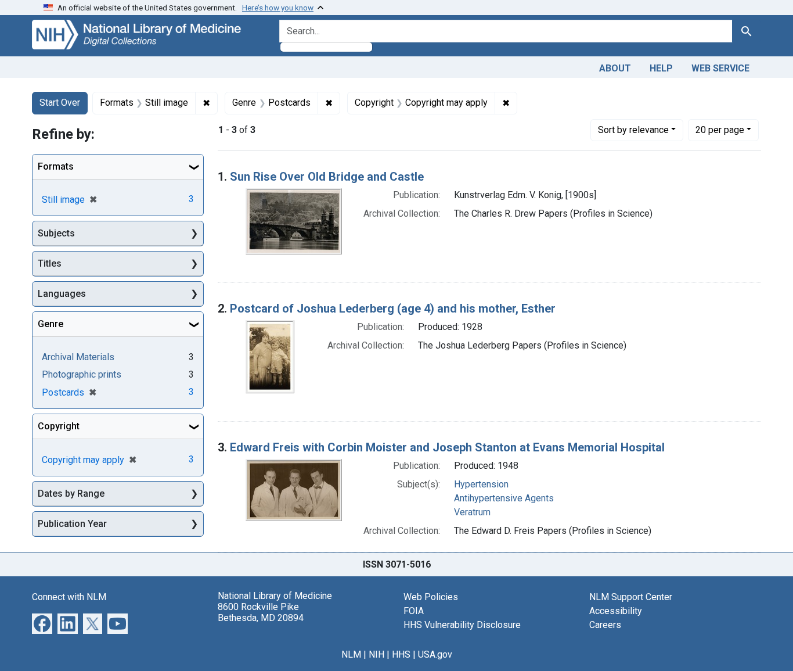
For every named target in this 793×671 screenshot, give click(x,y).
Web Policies (430, 596)
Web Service (720, 68)
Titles (50, 263)
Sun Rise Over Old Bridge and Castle (327, 177)
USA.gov (435, 654)
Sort (633, 129)
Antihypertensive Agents (504, 498)
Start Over (59, 102)
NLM (351, 654)
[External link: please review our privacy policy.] (42, 622)
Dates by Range (71, 493)
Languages (62, 293)
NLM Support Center (630, 596)
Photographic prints (81, 374)
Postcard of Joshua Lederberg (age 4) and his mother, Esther (393, 308)
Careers (605, 624)
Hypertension (481, 484)
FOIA (413, 610)
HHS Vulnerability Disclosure (462, 624)
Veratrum (472, 512)
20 (719, 129)
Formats (56, 166)
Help (661, 68)
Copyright (59, 426)
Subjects (56, 233)
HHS (401, 654)
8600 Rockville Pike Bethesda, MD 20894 (261, 612)
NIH (376, 654)
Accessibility (615, 610)
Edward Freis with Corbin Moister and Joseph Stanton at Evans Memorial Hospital (447, 447)
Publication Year (72, 523)
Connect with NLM (69, 596)
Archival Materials (78, 357)
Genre (50, 323)
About (615, 68)
